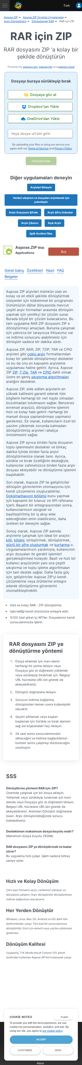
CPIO (47, 372)
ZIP (14, 372)
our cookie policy (52, 1030)
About (40, 1063)
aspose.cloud (66, 66)
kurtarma (62, 545)
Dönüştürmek (41, 161)
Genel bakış (14, 270)
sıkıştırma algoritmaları (50, 377)
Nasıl (50, 270)
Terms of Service (38, 148)
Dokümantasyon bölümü (26, 496)
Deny (58, 1050)
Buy (63, 251)
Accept (41, 1039)
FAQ (60, 270)
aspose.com (30, 66)
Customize (25, 1050)
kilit (9, 540)
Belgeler (11, 276)
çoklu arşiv (36, 354)
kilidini (19, 540)
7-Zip (23, 372)
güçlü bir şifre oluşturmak (27, 545)
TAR (33, 372)
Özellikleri (35, 270)
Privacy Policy (63, 148)
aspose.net (45, 66)
